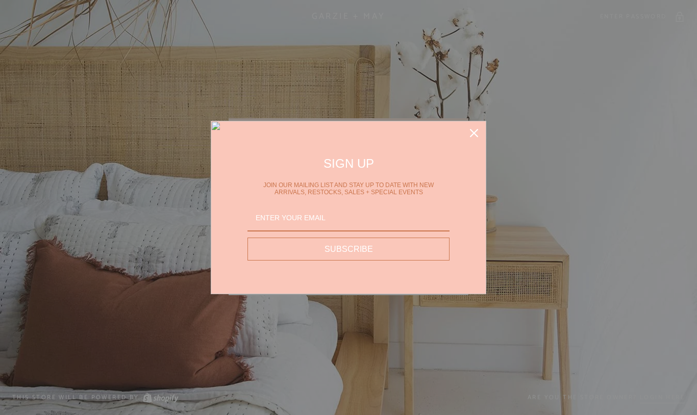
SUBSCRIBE (349, 249)
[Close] (474, 133)
